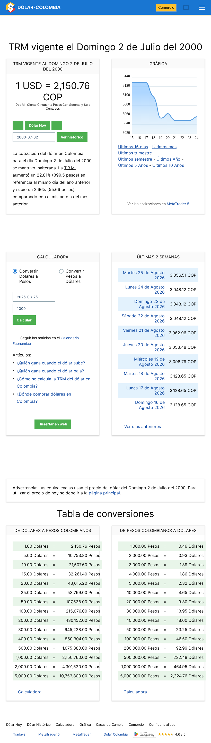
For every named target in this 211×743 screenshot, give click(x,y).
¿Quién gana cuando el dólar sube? (51, 362)
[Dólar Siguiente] (56, 125)
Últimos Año (168, 159)
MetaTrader (82, 734)
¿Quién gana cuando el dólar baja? (50, 370)
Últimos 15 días (133, 146)
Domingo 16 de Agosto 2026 (150, 405)
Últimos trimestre (135, 152)
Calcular (24, 320)
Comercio (166, 7)
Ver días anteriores (142, 426)
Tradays (19, 734)
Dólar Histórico (39, 724)
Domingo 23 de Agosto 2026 (149, 304)
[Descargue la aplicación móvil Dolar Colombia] (144, 734)
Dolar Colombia (116, 734)
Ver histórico (72, 137)
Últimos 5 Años (133, 165)
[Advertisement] (105, 28)
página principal (104, 492)
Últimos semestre (135, 159)
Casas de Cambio (110, 724)
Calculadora (29, 691)
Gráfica (85, 724)
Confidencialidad (162, 724)
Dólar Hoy (37, 125)
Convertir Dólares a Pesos (28, 276)
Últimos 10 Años (168, 165)
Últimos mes (164, 146)
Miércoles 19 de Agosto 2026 (149, 361)
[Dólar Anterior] (18, 125)
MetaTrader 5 (178, 204)
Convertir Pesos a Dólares (75, 276)
